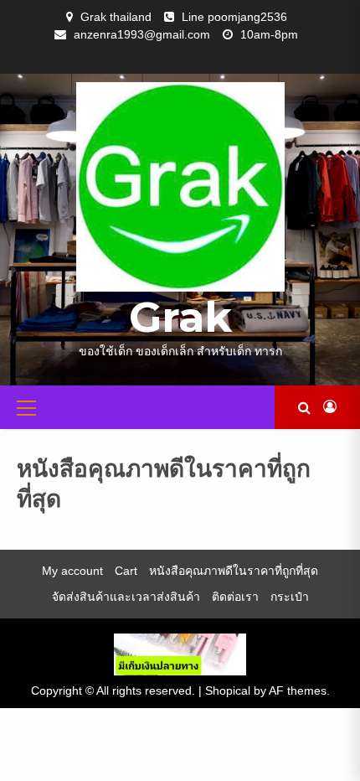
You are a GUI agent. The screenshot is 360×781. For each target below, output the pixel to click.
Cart (126, 570)
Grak (180, 317)
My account (72, 570)
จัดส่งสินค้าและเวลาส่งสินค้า (126, 596)
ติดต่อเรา (235, 596)
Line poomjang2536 (234, 16)
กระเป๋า (289, 596)
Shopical (227, 690)
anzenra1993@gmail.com (142, 34)
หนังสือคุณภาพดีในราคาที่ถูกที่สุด (233, 570)
